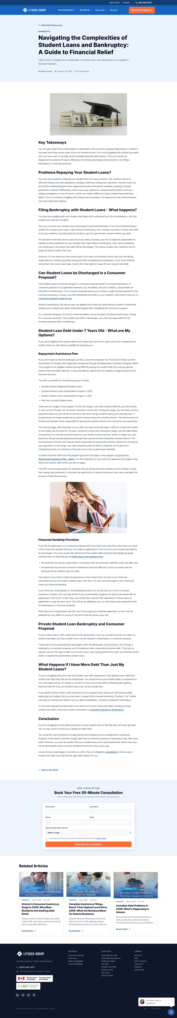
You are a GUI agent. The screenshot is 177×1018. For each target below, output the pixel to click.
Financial (26, 900)
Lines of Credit (107, 975)
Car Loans (105, 973)
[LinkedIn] (17, 995)
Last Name (93, 807)
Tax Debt (105, 964)
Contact (126, 3)
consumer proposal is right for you (55, 298)
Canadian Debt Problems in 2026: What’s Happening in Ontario (132, 909)
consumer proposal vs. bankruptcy (106, 710)
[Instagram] (23, 995)
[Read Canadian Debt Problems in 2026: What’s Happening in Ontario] (136, 885)
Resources (99, 10)
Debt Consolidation (75, 961)
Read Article (27, 931)
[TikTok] (28, 995)
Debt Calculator (140, 961)
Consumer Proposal (76, 955)
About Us (114, 10)
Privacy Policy (101, 838)
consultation (111, 752)
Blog (136, 958)
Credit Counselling (75, 964)
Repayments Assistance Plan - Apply (56, 459)
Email (91, 817)
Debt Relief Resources (51, 25)
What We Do (85, 10)
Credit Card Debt (108, 961)
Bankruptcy (44, 31)
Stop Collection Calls (109, 955)
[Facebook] (34, 995)
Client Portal (114, 3)
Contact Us (138, 964)
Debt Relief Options (66, 10)
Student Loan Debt (108, 967)
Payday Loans (107, 970)
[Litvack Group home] (34, 10)
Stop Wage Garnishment (111, 958)
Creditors (138, 967)
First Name (50, 807)
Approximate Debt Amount (57, 828)
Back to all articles (49, 770)
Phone (48, 817)
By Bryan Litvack (45, 71)
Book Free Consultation (141, 10)
